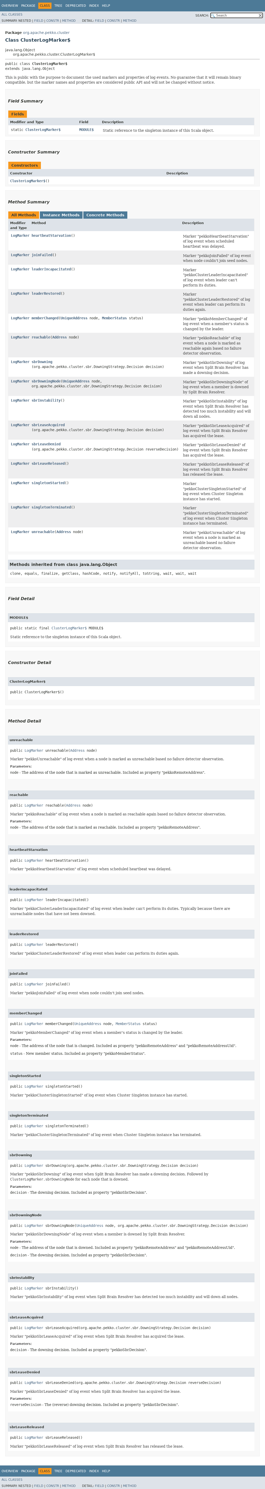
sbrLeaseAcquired (48, 425)
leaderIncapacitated (51, 269)
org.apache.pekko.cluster (46, 33)
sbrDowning (42, 362)
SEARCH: (202, 15)
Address (59, 337)
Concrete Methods (105, 215)
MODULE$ (86, 130)
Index (94, 6)
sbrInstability (46, 400)
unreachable (43, 532)
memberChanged (45, 318)
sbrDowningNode (46, 381)
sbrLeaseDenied (46, 444)
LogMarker (20, 235)
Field (38, 21)
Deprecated (75, 6)
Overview (10, 6)
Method (69, 21)
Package (28, 6)
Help (106, 6)
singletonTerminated (51, 507)
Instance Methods (61, 215)
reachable (41, 337)
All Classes (12, 14)
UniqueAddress (74, 318)
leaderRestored (46, 293)
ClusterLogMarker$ (43, 130)
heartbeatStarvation (51, 235)
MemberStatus (114, 318)
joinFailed (42, 255)
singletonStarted (48, 483)
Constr (52, 21)
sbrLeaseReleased (48, 463)
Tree (58, 6)
